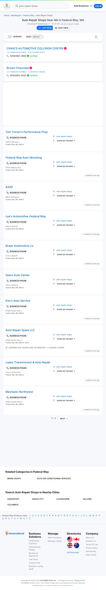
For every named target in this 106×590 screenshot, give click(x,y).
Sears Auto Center (18, 275)
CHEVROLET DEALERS (37, 72)
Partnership (91, 551)
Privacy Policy (92, 548)
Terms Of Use (92, 544)
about (71, 24)
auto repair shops (64, 136)
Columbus (12, 504)
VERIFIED (17, 36)
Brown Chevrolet (18, 68)
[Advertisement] (28, 445)
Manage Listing (54, 541)
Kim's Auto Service (18, 300)
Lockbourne (63, 499)
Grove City (38, 499)
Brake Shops (14, 478)
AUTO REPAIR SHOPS (37, 52)
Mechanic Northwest (19, 391)
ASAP (9, 187)
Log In (98, 6)
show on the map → (66, 141)
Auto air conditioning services (54, 478)
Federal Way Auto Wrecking (24, 157)
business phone (18, 137)
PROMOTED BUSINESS (18, 52)
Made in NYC (80, 580)
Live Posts (33, 559)
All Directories (73, 552)
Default (37, 37)
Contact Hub (34, 563)
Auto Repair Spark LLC (20, 330)
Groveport (13, 499)
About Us (90, 537)
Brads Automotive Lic (20, 245)
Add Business (81, 5)
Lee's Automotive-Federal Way (26, 216)
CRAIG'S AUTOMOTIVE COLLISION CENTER (35, 48)
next (62, 418)
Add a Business (54, 537)
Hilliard (87, 499)
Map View (63, 28)
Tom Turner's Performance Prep (27, 132)
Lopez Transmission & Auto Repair (28, 362)
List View (47, 28)
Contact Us (91, 541)
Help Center (91, 555)
